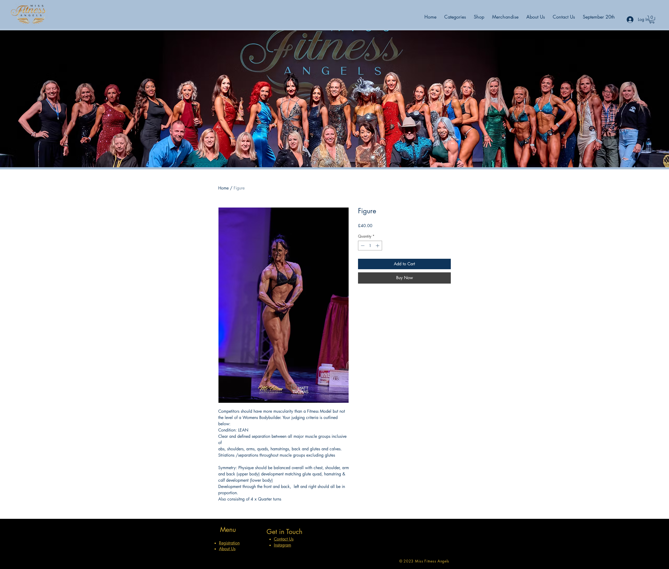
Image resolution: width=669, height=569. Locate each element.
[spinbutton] (370, 245)
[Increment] (378, 245)
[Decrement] (362, 245)
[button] (651, 19)
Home (223, 188)
